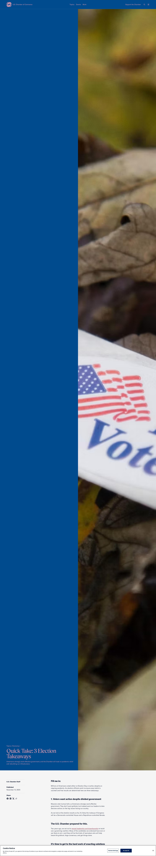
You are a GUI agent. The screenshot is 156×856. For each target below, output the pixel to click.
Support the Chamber (133, 4)
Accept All (126, 850)
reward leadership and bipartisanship (85, 829)
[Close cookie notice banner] (153, 850)
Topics (72, 4)
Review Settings (113, 850)
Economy (16, 746)
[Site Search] (144, 4)
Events (78, 4)
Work (84, 4)
